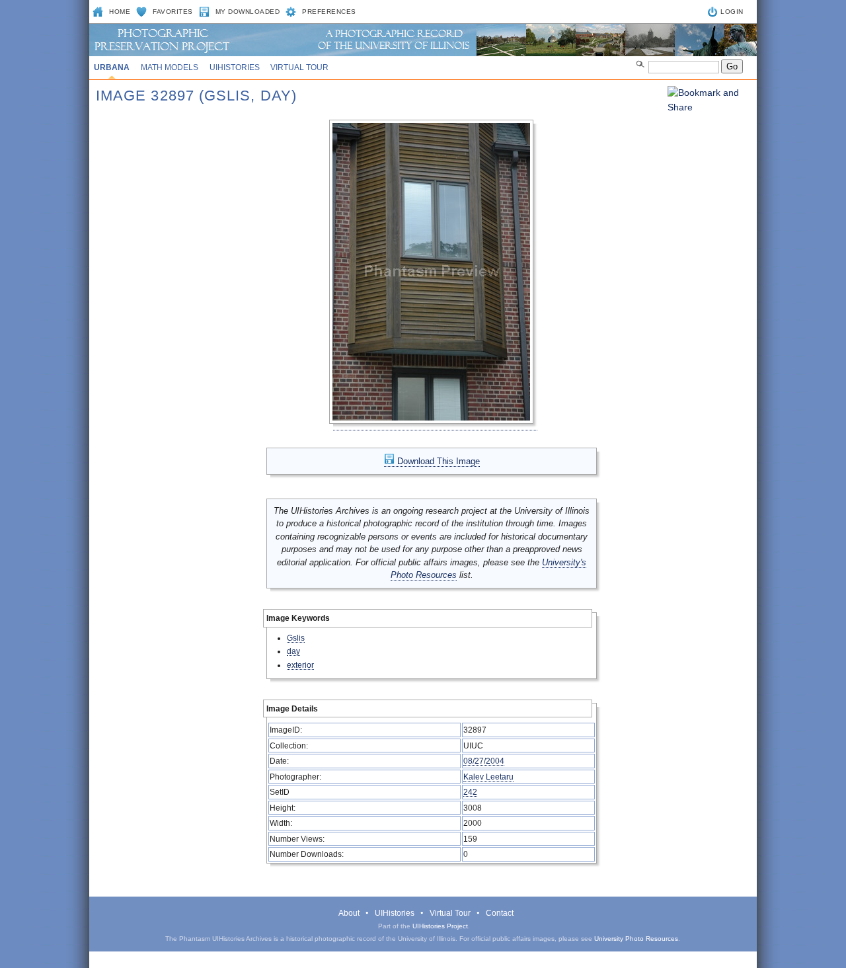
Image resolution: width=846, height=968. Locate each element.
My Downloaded (247, 11)
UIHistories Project (440, 926)
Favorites (173, 11)
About (349, 913)
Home (119, 11)
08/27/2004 (483, 760)
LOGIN (732, 11)
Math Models (169, 67)
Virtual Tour (299, 67)
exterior (300, 665)
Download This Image (437, 461)
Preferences (329, 11)
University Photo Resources (636, 938)
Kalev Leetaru (488, 776)
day (293, 651)
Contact (500, 913)
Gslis (296, 637)
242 (470, 791)
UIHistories (235, 67)
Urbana (112, 67)
